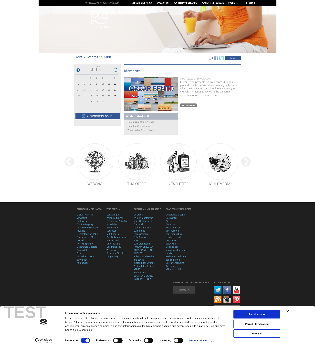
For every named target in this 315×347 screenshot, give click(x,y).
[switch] (118, 340)
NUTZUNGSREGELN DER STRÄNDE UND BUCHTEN (143, 250)
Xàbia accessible (174, 269)
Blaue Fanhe (140, 272)
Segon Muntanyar (143, 227)
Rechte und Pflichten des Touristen (176, 258)
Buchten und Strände (185, 3)
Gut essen (171, 224)
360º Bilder (83, 259)
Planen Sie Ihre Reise (213, 3)
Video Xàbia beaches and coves (144, 258)
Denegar (257, 333)
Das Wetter (171, 217)
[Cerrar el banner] (287, 311)
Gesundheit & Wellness (113, 248)
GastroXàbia (83, 250)
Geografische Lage (175, 214)
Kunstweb (111, 230)
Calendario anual (100, 116)
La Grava (138, 214)
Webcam (94, 183)
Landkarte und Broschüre (173, 238)
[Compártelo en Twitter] (221, 57)
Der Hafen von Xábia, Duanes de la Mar (88, 235)
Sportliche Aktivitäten (112, 226)
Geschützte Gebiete (87, 246)
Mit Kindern (112, 233)
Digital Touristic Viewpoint (85, 216)
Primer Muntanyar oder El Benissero (143, 219)
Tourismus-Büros (174, 233)
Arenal (80, 240)
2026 (98, 66)
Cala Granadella (142, 243)
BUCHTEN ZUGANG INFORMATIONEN (144, 277)
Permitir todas (257, 314)
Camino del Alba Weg (117, 221)
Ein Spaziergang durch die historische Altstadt (88, 227)
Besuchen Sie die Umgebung (115, 255)
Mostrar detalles (198, 340)
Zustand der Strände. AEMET (144, 268)
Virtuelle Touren (85, 256)
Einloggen (184, 289)
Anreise (170, 221)
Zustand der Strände (144, 262)
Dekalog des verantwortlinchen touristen (175, 250)
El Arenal (138, 224)
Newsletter (178, 183)
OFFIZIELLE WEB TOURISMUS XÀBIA (102, 2)
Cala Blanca (139, 230)
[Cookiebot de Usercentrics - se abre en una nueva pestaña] (43, 340)
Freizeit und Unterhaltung (113, 242)
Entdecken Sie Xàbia (141, 3)
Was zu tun (162, 3)
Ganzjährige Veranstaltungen (114, 216)
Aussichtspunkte (85, 243)
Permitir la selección (257, 324)
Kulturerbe (82, 221)
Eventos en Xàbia (99, 57)
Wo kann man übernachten (173, 229)
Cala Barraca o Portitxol (141, 238)
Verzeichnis (172, 243)
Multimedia (219, 183)
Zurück (233, 58)
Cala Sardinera (141, 233)
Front (78, 57)
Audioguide (83, 262)
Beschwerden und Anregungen (175, 264)
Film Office (136, 183)
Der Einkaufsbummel (117, 237)
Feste (79, 253)
